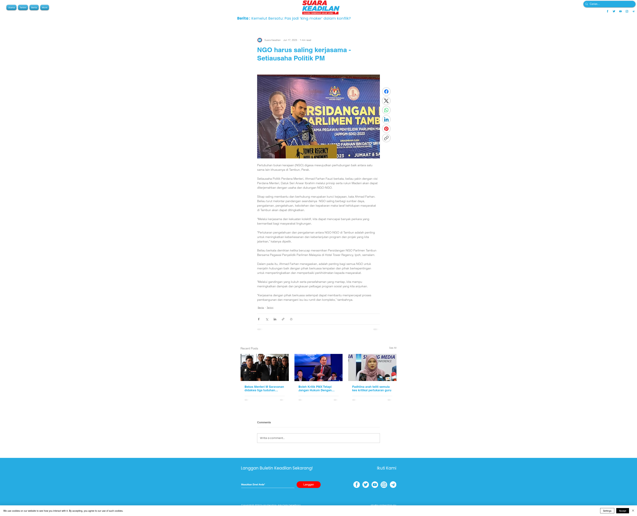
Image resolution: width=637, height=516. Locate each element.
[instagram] (627, 11)
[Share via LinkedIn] (275, 319)
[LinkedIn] (386, 119)
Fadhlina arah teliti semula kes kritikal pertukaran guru (371, 388)
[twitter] (614, 11)
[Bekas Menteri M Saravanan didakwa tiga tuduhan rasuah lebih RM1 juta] (265, 367)
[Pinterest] (386, 129)
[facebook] (607, 11)
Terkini (270, 307)
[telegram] (633, 11)
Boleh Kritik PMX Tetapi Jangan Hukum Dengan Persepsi (315, 388)
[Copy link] (386, 138)
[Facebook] (386, 91)
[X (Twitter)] (386, 101)
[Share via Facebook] (258, 319)
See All (392, 347)
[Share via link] (283, 319)
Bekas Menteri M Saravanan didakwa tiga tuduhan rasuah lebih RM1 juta (264, 388)
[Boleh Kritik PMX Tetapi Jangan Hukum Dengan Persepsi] (318, 367)
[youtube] (620, 11)
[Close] (633, 510)
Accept (622, 510)
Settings (607, 510)
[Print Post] (291, 319)
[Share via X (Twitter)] (266, 319)
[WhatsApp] (386, 110)
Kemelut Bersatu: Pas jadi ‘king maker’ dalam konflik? (301, 18)
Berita (261, 307)
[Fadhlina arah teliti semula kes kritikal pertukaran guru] (372, 367)
